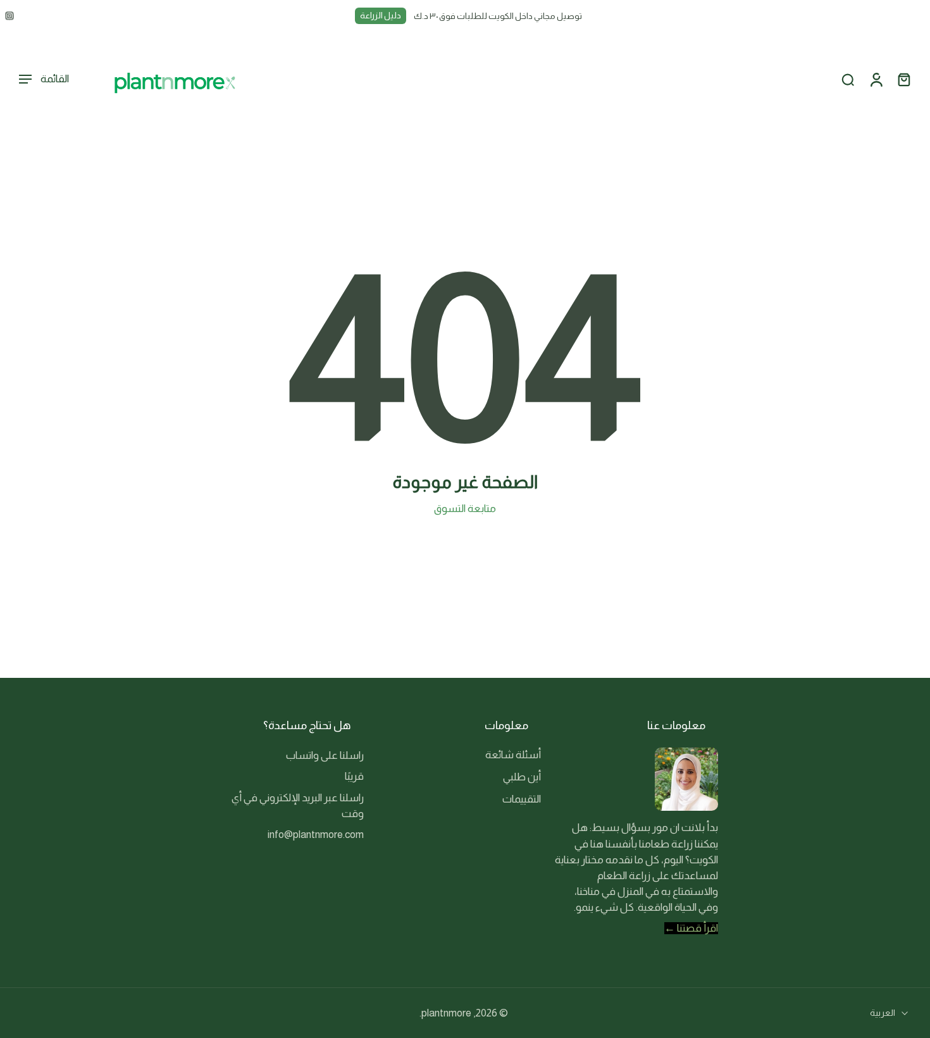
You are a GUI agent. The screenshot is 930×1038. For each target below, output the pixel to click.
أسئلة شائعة (513, 755)
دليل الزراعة (380, 15)
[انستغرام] (9, 15)
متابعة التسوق (465, 509)
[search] (848, 79)
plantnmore (446, 1013)
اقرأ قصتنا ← (691, 928)
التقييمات (521, 799)
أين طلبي (522, 777)
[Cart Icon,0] (903, 79)
